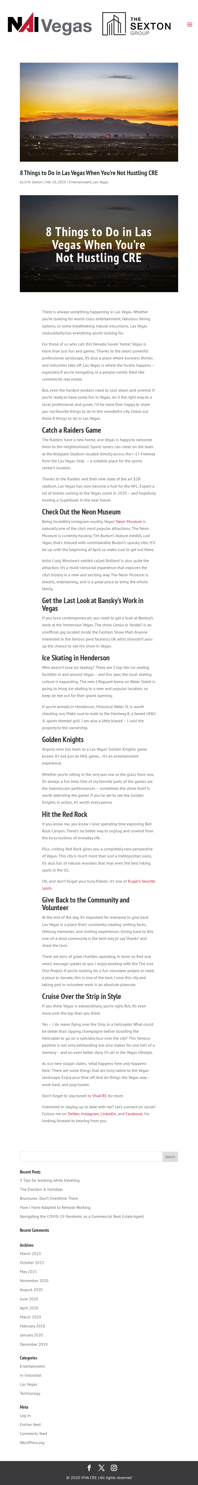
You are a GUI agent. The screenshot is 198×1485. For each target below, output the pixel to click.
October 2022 (32, 1262)
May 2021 (28, 1271)
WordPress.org (32, 1442)
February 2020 (32, 1325)
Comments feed (33, 1433)
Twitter (73, 1113)
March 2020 (30, 1316)
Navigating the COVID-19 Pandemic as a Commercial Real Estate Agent (82, 1216)
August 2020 (31, 1289)
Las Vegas (100, 182)
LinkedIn (108, 1113)
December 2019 (34, 1344)
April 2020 (29, 1307)
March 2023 (30, 1253)
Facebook (134, 1113)
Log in (25, 1415)
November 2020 (34, 1280)
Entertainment (80, 182)
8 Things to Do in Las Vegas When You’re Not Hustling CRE (89, 172)
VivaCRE (99, 1095)
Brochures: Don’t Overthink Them (49, 1198)
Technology (30, 1393)
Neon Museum (129, 521)
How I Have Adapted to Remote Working (55, 1207)
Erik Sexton (33, 182)
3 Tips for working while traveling (50, 1180)
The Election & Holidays (41, 1189)
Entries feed (30, 1424)
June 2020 (29, 1298)
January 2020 (31, 1335)
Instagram (90, 1113)
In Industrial (31, 1375)
